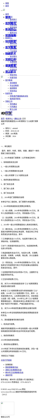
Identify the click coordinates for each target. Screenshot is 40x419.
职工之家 (13, 109)
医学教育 (10, 47)
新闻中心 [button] (8, 38)
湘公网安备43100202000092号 (12, 399)
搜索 (7, 3)
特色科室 (10, 41)
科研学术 (10, 53)
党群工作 (10, 59)
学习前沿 (10, 71)
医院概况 (10, 23)
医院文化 (13, 33)
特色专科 (13, 75)
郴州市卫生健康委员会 (14, 372)
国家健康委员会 (11, 367)
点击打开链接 (6, 360)
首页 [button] (7, 14)
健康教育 (10, 65)
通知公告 (13, 43)
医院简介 (13, 19)
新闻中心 (10, 29)
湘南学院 (8, 375)
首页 (7, 6)
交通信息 (13, 62)
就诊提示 (13, 56)
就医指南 (10, 35)
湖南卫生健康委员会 (13, 370)
